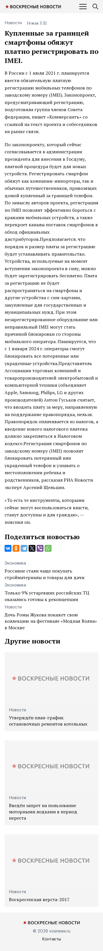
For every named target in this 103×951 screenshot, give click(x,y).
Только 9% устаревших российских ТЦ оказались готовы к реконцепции (47, 596)
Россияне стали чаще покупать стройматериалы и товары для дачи (44, 574)
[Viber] (40, 548)
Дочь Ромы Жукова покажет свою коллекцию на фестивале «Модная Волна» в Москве (51, 621)
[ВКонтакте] (8, 548)
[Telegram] (24, 548)
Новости (13, 23)
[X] (32, 548)
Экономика (15, 563)
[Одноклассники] (16, 548)
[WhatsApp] (48, 548)
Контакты (51, 939)
